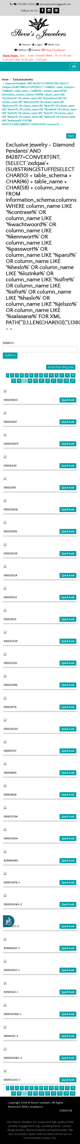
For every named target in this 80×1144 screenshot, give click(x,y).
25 (72, 380)
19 (35, 380)
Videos (22, 50)
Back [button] (71, 136)
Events (36, 50)
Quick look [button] (67, 400)
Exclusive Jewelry (23, 79)
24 (66, 380)
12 (62, 375)
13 (67, 375)
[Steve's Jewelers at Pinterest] (56, 10)
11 (56, 375)
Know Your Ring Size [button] (60, 367)
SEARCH (9, 343)
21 (48, 380)
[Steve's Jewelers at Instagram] (49, 10)
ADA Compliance (32, 1106)
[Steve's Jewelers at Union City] (38, 28)
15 (13, 380)
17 (24, 380)
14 (73, 375)
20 (41, 380)
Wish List (53, 44)
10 (51, 375)
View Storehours (55, 50)
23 (59, 380)
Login (38, 44)
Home (26, 44)
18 (30, 380)
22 (53, 380)
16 (19, 380)
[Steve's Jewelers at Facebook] (42, 10)
